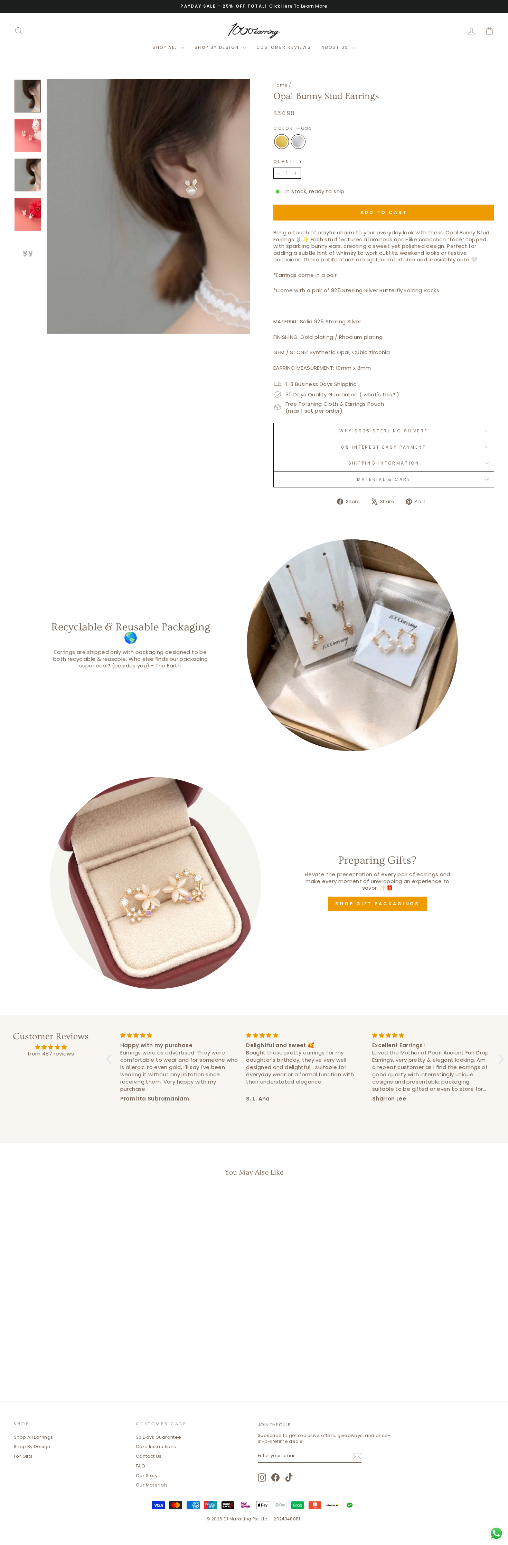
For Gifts (23, 1456)
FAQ (140, 1466)
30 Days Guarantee (158, 1437)
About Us (335, 47)
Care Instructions (156, 1446)
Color (292, 128)
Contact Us (149, 1456)
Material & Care (384, 479)
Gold (282, 142)
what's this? (380, 394)
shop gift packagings (377, 903)
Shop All (165, 47)
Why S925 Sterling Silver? (383, 431)
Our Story (147, 1476)
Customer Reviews (283, 47)
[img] (51, 1047)
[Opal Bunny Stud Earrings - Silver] (76, 1360)
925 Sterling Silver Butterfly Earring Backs (385, 290)
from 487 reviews (51, 1053)
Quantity (288, 161)
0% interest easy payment (383, 447)
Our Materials (152, 1485)
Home (280, 85)
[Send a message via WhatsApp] (496, 1533)
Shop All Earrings (33, 1437)
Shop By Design (218, 47)
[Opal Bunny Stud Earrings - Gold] (66, 1360)
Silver (298, 142)
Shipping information (384, 463)
